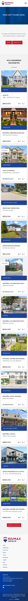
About (4, 552)
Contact (5, 564)
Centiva (16, 599)
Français (5, 567)
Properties (5, 547)
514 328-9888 (8, 581)
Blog (4, 562)
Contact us (17, 42)
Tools (4, 555)
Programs (5, 557)
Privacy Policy (11, 596)
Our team (5, 550)
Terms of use (18, 596)
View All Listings (14, 525)
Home (8, 42)
